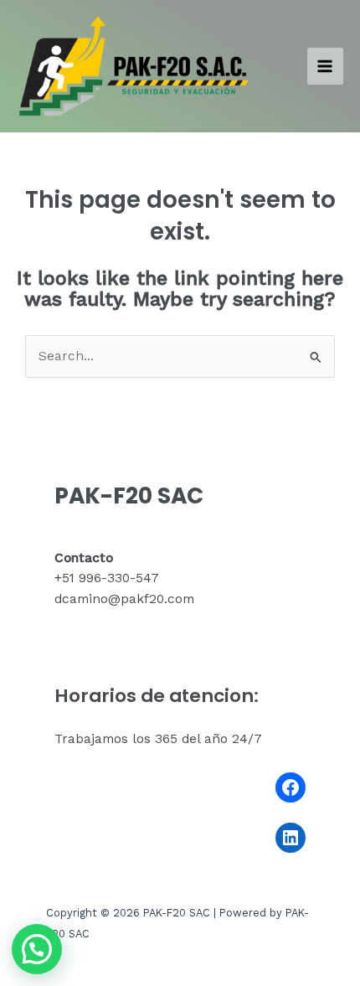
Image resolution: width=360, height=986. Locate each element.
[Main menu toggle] (325, 66)
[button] (37, 949)
